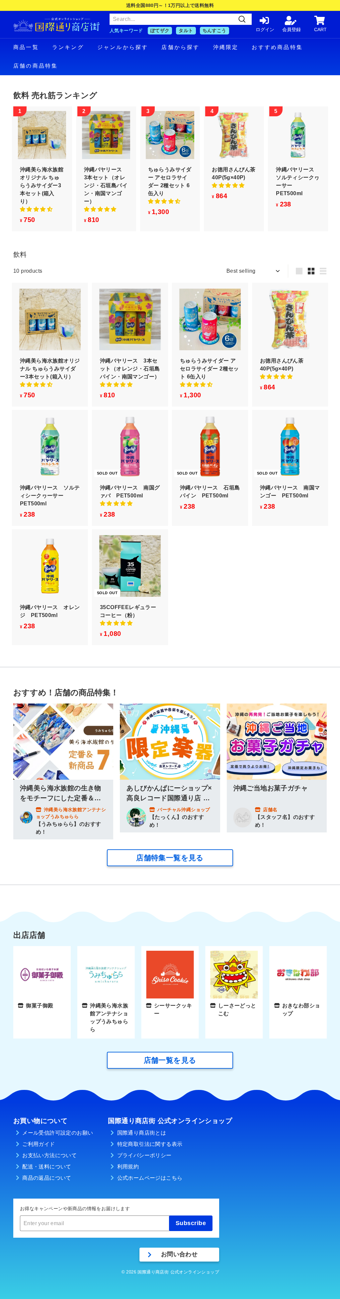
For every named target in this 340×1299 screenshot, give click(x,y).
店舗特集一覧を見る (170, 858)
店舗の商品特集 (35, 66)
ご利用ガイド (38, 1144)
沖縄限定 (226, 47)
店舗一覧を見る (170, 1060)
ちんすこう (214, 30)
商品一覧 (26, 47)
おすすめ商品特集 (277, 47)
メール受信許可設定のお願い (57, 1133)
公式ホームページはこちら (150, 1178)
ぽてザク (160, 30)
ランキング (68, 47)
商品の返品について (46, 1178)
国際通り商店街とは (141, 1133)
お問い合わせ (179, 1254)
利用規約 (128, 1166)
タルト (186, 30)
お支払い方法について (49, 1155)
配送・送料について (46, 1166)
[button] (36, 209)
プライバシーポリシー (144, 1155)
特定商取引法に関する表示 (150, 1144)
